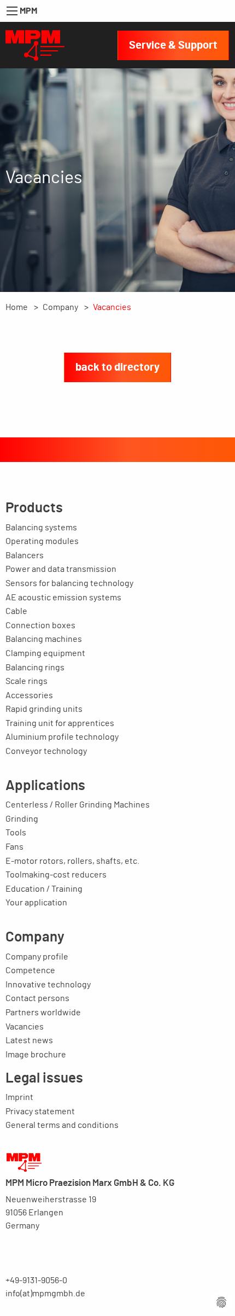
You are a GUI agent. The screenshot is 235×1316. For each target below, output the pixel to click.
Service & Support (173, 45)
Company (60, 307)
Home (16, 307)
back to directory (117, 367)
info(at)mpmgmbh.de (45, 1293)
